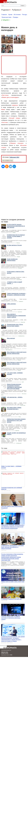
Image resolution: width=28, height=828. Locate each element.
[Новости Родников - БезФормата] (8, 2)
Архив (10, 14)
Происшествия (6, 17)
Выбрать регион (4, 653)
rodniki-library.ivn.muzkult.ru (9, 54)
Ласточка (5, 95)
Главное (4, 14)
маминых (15, 105)
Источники (17, 14)
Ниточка (4, 122)
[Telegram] (10, 166)
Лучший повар (14, 118)
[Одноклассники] (7, 166)
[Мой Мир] (14, 166)
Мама (3, 109)
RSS (11, 654)
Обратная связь (4, 652)
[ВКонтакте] (3, 166)
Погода (24, 14)
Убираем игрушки (16, 143)
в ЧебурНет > (5, 20)
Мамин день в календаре (10, 97)
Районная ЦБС (14, 157)
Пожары (15, 17)
